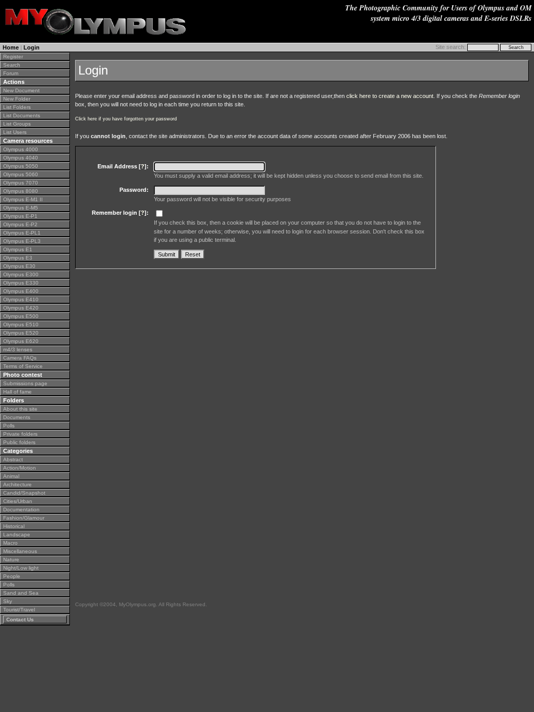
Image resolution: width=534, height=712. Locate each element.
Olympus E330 (21, 283)
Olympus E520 (21, 333)
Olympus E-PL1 (22, 233)
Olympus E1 (17, 249)
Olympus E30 (19, 266)
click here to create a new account (389, 96)
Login (31, 47)
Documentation (21, 509)
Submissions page (25, 383)
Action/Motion (19, 468)
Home (11, 47)
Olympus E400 (21, 291)
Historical (14, 526)
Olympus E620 (21, 341)
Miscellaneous (20, 551)
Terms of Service (23, 366)
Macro (10, 543)
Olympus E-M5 (20, 208)
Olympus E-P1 (20, 216)
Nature (11, 559)
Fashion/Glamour (23, 518)
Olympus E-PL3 (22, 241)
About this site (20, 409)
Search (11, 65)
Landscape (16, 534)
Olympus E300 (21, 274)
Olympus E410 (21, 299)
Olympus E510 (21, 324)
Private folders (20, 434)
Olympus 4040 (20, 158)
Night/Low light (21, 568)
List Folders (17, 107)
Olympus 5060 (20, 174)
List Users (15, 132)
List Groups (17, 124)
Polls (9, 425)
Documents (16, 417)
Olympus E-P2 (20, 224)
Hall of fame (17, 392)
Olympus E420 (21, 308)
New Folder (16, 99)
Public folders (19, 442)
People (11, 576)
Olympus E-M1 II (23, 199)
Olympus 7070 (20, 183)
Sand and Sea (21, 593)
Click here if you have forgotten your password (126, 118)
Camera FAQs (20, 358)
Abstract (13, 459)
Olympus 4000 (20, 149)
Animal (11, 476)
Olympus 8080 (20, 191)
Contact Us (20, 619)
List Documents (21, 115)
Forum (10, 73)
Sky (7, 601)
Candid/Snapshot (24, 493)
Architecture (17, 484)
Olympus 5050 (20, 166)
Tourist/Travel (19, 609)
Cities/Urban (17, 501)
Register (13, 56)
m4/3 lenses (17, 349)
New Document (21, 90)
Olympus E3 (17, 258)
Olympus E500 (21, 316)
